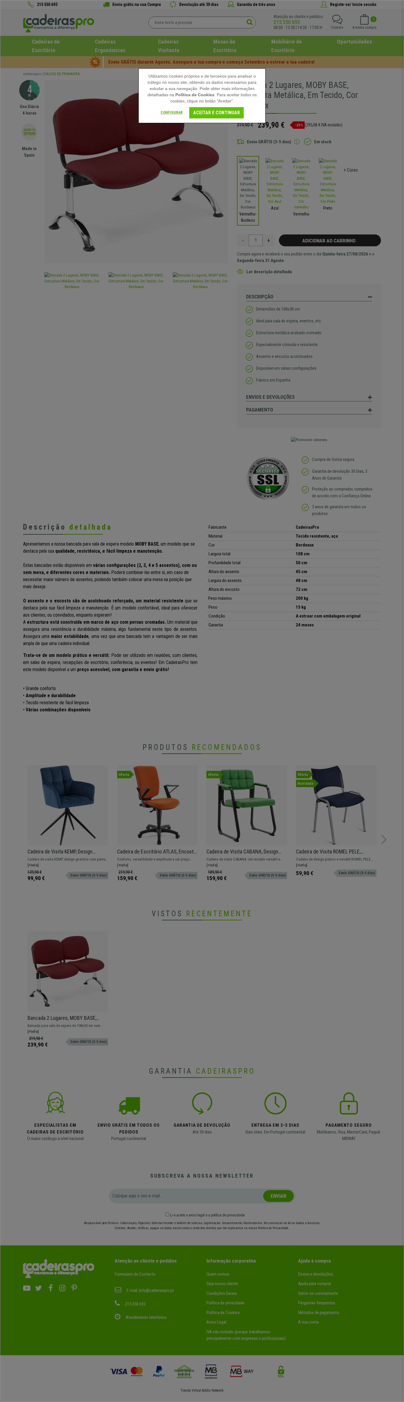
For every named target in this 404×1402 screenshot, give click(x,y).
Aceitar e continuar (216, 112)
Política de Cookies (194, 94)
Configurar (171, 112)
